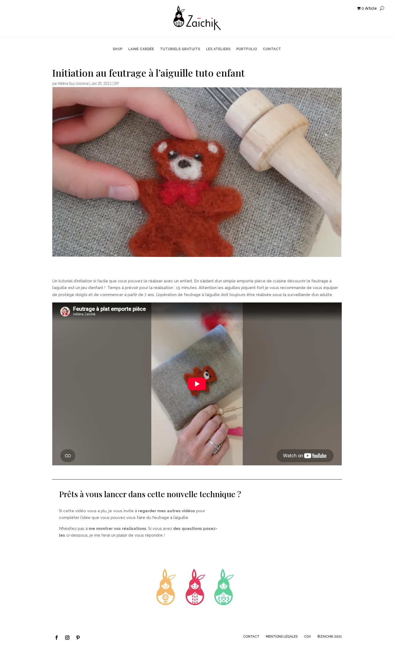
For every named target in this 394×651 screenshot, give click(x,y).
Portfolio (246, 49)
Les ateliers (218, 49)
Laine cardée (141, 49)
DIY (116, 83)
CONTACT (251, 636)
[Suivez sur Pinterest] (78, 637)
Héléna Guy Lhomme (73, 83)
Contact (272, 49)
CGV (307, 636)
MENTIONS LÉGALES (282, 636)
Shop (117, 49)
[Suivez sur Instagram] (67, 637)
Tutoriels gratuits (180, 49)
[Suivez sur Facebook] (56, 637)
